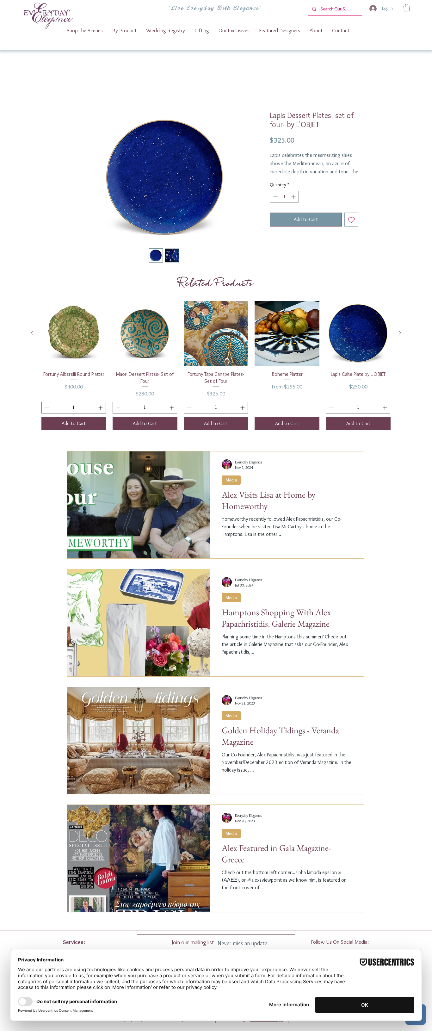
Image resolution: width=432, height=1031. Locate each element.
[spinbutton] (284, 204)
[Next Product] (400, 334)
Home (79, 89)
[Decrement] (275, 204)
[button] (407, 7)
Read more (280, 180)
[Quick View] (73, 334)
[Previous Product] (32, 334)
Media (231, 481)
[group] (216, 366)
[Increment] (294, 204)
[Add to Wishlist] (351, 227)
